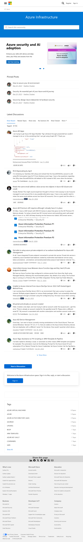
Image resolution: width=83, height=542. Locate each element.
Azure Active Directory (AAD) (18, 418)
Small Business (6, 528)
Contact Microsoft (14, 536)
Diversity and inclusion (60, 521)
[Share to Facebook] (34, 460)
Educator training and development (63, 487)
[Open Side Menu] (5, 3)
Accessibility (57, 525)
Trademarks (51, 536)
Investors (56, 518)
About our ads (6, 538)
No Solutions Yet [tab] (43, 121)
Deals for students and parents (62, 491)
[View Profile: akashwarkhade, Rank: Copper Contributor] (9, 252)
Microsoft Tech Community (35, 518)
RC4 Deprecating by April (22, 171)
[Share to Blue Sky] (45, 460)
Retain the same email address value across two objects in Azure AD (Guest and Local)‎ (42, 188)
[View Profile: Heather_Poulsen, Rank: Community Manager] (9, 84)
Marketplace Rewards (34, 525)
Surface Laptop (6, 473)
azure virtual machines (16, 410)
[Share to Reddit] (41, 460)
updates (10, 426)
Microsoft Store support (34, 477)
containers (11, 441)
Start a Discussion (18, 366)
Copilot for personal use (9, 484)
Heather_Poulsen (29, 86)
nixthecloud (16, 349)
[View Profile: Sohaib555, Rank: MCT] (9, 288)
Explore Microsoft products (10, 491)
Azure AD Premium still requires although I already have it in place (37, 208)
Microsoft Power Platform (9, 518)
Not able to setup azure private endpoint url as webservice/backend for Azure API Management (43, 251)
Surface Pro (6, 470)
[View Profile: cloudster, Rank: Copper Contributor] (9, 321)
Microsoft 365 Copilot (8, 525)
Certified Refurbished (34, 487)
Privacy (23, 536)
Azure (8, 9)
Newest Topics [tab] (22, 121)
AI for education (58, 494)
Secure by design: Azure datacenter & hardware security (34, 100)
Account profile (32, 470)
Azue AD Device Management (24, 320)
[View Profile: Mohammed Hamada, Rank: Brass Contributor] (9, 133)
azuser (15, 181)
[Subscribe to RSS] (49, 460)
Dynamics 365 (6, 511)
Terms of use (42, 536)
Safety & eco (60, 536)
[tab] (40, 68)
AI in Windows (6, 487)
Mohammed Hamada (20, 162)
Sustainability (57, 528)
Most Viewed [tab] (55, 121)
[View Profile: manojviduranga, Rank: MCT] (9, 188)
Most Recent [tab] (11, 121)
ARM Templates (12, 433)
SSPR (8, 445)
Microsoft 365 (6, 514)
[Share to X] (38, 460)
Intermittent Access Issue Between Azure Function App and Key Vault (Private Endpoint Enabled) (41, 269)
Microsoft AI (6, 504)
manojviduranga (18, 199)
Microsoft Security (7, 507)
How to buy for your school (61, 484)
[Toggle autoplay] (43, 68)
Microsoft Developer (33, 507)
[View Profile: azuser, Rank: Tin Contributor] (9, 172)
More (63, 121)
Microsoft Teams (7, 521)
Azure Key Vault (13, 437)
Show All (10, 449)
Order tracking (32, 484)
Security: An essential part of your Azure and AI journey (33, 91)
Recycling (68, 536)
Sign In (75, 3)
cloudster (16, 330)
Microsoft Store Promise (34, 491)
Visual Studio (31, 528)
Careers (56, 504)
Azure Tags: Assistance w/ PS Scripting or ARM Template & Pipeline (38, 339)
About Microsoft (58, 507)
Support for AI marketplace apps (36, 514)
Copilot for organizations (9, 480)
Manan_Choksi (18, 280)
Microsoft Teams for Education (62, 477)
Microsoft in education (60, 470)
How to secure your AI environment (26, 83)
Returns (30, 480)
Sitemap (5, 536)
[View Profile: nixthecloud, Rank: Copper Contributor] (9, 340)
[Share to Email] (52, 460)
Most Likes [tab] (32, 121)
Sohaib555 (16, 298)
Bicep (9, 430)
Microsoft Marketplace (34, 521)
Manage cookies (32, 536)
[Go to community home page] (10, 3)
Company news (58, 511)
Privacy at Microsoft (59, 514)
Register (68, 3)
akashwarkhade (18, 263)
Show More (42, 355)
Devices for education (60, 473)
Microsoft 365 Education (60, 480)
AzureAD (10, 422)
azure (9, 414)
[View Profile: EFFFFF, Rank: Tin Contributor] (9, 305)
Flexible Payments (33, 494)
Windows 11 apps (7, 494)
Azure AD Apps (18, 131)
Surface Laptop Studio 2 (9, 477)
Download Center (33, 473)
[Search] (63, 3)
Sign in (15, 380)
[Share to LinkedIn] (31, 460)
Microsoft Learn (32, 511)
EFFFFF (15, 314)
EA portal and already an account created (28, 304)
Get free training (13, 62)
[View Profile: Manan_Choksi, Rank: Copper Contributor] (9, 270)
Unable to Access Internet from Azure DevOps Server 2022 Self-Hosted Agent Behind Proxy (42, 287)
